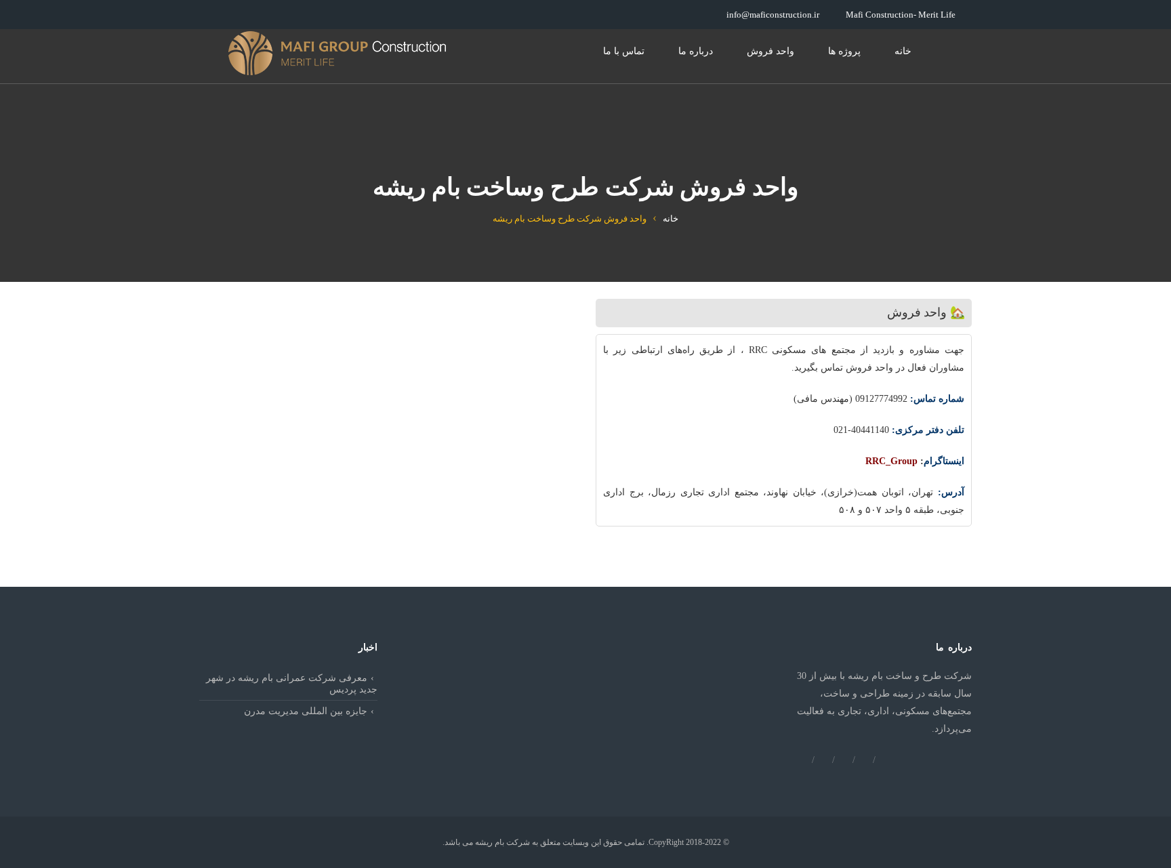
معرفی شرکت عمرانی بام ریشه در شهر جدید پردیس (291, 684)
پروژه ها (844, 51)
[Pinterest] (843, 759)
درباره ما (695, 51)
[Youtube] (823, 759)
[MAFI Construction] (338, 53)
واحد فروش (770, 51)
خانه (903, 51)
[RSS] (803, 759)
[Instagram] (864, 759)
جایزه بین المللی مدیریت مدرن (305, 711)
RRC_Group (891, 461)
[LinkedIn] (884, 759)
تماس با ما (623, 51)
